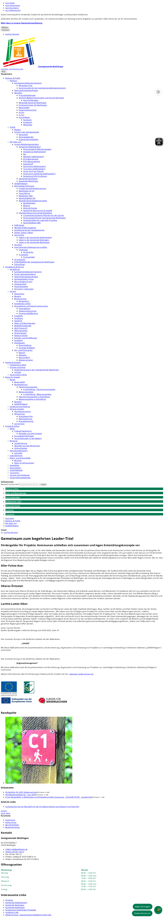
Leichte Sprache (12, 34)
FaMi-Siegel (19, 225)
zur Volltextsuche (12, 10)
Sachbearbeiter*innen (24, 279)
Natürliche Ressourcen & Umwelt (37, 210)
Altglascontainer (26, 360)
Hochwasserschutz (22, 411)
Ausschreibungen (30, 100)
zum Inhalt (10, 3)
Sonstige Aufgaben (27, 348)
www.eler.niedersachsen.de (81, 674)
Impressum (10, 820)
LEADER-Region (21, 183)
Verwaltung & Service (14, 267)
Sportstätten (15, 468)
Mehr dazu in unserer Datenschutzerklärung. (22, 23)
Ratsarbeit (23, 134)
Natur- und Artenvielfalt (20, 458)
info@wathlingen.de (16, 849)
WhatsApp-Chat (25, 85)
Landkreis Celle (12, 912)
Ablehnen (5, 27)
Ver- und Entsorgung (23, 350)
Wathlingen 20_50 (26, 191)
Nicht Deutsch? (20, 328)
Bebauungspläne (26, 392)
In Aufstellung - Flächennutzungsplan (39, 389)
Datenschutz (10, 822)
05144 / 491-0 (14, 852)
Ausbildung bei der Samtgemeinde (29, 230)
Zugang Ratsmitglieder (28, 139)
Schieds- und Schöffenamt (25, 338)
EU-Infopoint (19, 259)
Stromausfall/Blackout (28, 313)
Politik (12, 127)
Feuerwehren (24, 308)
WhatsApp (27, 125)
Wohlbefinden (29, 203)
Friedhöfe (18, 316)
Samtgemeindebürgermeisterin (28, 83)
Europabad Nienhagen (24, 436)
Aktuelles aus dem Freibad (30, 433)
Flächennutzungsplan (28, 387)
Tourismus (14, 473)
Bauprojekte (24, 107)
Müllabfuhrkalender (23, 325)
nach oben (5, 813)
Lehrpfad (18, 453)
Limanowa (23, 250)
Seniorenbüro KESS (18, 375)
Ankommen (19, 294)
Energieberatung (26, 421)
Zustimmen (5, 30)
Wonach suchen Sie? (10, 484)
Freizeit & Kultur (12, 426)
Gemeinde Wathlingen (28, 181)
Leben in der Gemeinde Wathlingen (34, 242)
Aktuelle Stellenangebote (25, 227)
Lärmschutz (19, 424)
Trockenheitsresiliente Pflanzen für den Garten (43, 215)
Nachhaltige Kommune (24, 186)
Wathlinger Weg (26, 196)
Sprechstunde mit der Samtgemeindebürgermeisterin (42, 88)
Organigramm (20, 284)
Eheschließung (25, 345)
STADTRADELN (16, 470)
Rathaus (13, 80)
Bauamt (17, 296)
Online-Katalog (20, 448)
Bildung (26, 205)
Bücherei (14, 441)
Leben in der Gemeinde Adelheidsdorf (35, 237)
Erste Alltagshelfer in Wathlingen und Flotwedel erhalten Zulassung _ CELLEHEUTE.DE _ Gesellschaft (48, 797)
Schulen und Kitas (17, 367)
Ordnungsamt (20, 333)
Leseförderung (20, 443)
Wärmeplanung (25, 419)
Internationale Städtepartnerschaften (30, 247)
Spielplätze (14, 465)
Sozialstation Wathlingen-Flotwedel (20, 910)
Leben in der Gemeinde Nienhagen (34, 240)
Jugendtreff (28, 164)
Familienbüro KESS (22, 303)
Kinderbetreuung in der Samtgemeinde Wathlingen (36, 370)
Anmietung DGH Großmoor (35, 176)
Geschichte (19, 235)
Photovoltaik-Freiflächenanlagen (37, 149)
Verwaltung (15, 269)
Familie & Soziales (13, 362)
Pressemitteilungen (27, 95)
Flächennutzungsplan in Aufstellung (34, 397)
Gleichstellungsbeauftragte (26, 90)
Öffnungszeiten (20, 330)
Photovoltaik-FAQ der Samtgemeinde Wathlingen (44, 218)
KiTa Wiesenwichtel (31, 161)
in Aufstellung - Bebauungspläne (37, 394)
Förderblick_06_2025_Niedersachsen (21, 792)
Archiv (21, 112)
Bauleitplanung (20, 384)
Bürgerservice (20, 299)
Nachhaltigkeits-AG (27, 198)
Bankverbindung (12, 827)
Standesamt (19, 343)
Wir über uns (15, 142)
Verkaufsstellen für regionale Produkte (40, 220)
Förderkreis (28, 252)
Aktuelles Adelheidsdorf (33, 156)
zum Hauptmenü (12, 5)
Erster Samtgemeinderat (25, 274)
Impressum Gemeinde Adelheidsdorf (39, 174)
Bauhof (22, 352)
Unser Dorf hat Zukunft (33, 171)
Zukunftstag (19, 264)
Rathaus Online (21, 335)
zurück (4, 811)
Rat (24, 154)
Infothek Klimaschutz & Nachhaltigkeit (35, 213)
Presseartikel (29, 257)
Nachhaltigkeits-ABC (32, 223)
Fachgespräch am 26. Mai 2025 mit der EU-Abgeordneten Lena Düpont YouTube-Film (42, 806)
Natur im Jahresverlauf (24, 463)
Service (13, 291)
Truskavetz (23, 254)
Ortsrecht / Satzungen (24, 289)
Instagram (27, 122)
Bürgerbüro (24, 301)
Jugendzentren (16, 455)
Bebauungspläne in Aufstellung (32, 399)
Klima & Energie (30, 208)
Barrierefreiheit (12, 825)
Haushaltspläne (21, 286)
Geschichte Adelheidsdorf (34, 166)
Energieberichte (26, 416)
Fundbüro (18, 318)
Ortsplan (18, 245)
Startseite (9, 518)
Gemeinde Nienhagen (28, 178)
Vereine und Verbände (19, 475)
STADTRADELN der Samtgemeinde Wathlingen (34, 262)
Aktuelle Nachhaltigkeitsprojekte (33, 201)
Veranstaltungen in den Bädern (28, 438)
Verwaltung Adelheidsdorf (34, 151)
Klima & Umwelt (17, 409)
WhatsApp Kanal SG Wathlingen (32, 102)
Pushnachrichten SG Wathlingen (33, 105)
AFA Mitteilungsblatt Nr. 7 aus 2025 (20, 794)
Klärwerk (22, 355)
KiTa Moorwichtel (30, 159)
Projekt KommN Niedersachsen (32, 188)
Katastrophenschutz (27, 110)
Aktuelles (18, 93)
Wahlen (17, 129)
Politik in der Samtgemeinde (26, 132)
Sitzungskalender (26, 137)
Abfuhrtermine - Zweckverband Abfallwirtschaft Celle (28, 915)
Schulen (17, 372)
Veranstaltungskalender (20, 477)
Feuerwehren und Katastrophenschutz (31, 306)
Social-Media (24, 117)
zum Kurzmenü (12, 8)
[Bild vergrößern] (84, 750)
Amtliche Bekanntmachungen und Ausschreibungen (41, 98)
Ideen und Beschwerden (24, 323)
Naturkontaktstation (19, 450)
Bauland (17, 401)
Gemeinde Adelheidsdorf (29, 147)
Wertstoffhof (24, 357)
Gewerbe (18, 321)
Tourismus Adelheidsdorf (34, 169)
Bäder (12, 428)
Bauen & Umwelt (12, 377)
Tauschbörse (24, 193)
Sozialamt (18, 340)
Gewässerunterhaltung (20, 406)
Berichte (18, 460)
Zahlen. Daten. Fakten (23, 232)
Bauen (12, 379)
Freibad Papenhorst (23, 431)
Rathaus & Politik (12, 78)
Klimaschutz (19, 414)
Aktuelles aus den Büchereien (27, 446)
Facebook (27, 120)
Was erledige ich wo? (23, 281)
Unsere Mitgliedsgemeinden (26, 144)
